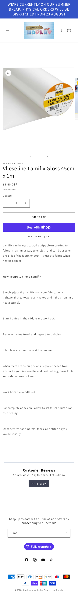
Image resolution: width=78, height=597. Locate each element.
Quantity (7, 195)
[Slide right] (47, 156)
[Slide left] (31, 156)
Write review (38, 483)
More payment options (39, 236)
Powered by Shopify (53, 590)
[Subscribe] (66, 533)
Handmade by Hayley (33, 590)
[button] (7, 30)
